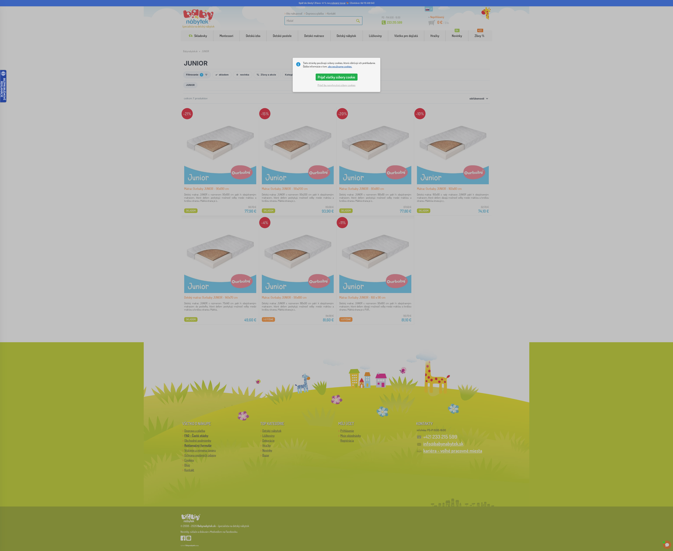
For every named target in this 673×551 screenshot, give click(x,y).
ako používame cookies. (340, 66)
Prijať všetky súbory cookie (336, 77)
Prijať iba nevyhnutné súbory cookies (336, 85)
